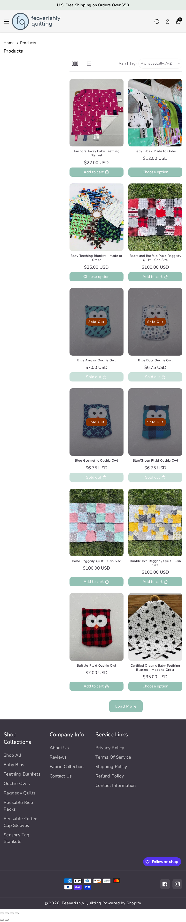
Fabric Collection (67, 766)
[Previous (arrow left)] (2, 920)
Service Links (111, 734)
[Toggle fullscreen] (12, 913)
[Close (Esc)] (2, 913)
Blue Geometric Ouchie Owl (96, 460)
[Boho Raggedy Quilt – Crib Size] (97, 522)
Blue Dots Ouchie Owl (155, 360)
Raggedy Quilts (19, 793)
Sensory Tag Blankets (16, 838)
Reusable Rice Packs (18, 805)
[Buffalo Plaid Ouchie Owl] (97, 627)
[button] (8, 21)
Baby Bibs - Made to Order (155, 151)
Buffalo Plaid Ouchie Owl (96, 665)
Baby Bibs (14, 765)
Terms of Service (113, 757)
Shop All (12, 755)
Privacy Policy (109, 748)
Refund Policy (109, 776)
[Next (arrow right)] (7, 920)
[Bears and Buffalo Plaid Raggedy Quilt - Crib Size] (155, 217)
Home (9, 43)
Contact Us (61, 776)
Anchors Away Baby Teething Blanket (96, 153)
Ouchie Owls (17, 783)
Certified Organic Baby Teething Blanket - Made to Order (155, 667)
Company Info (67, 734)
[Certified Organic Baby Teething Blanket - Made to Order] (155, 627)
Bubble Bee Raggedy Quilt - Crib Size (155, 563)
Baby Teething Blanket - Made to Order (96, 258)
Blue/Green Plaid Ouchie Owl (155, 460)
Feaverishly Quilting (81, 903)
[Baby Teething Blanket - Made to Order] (97, 217)
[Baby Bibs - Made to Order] (155, 112)
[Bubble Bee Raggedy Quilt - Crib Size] (155, 522)
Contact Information (115, 785)
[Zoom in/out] (17, 913)
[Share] (7, 913)
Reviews (58, 757)
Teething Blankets (22, 774)
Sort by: (128, 63)
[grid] (75, 63)
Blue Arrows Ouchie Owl (96, 360)
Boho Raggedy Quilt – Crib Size (96, 561)
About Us (59, 748)
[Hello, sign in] (167, 21)
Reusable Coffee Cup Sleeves (21, 821)
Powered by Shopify (121, 903)
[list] (89, 63)
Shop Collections (17, 738)
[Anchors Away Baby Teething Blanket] (97, 112)
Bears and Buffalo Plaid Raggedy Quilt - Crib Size (155, 258)
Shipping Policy (111, 766)
